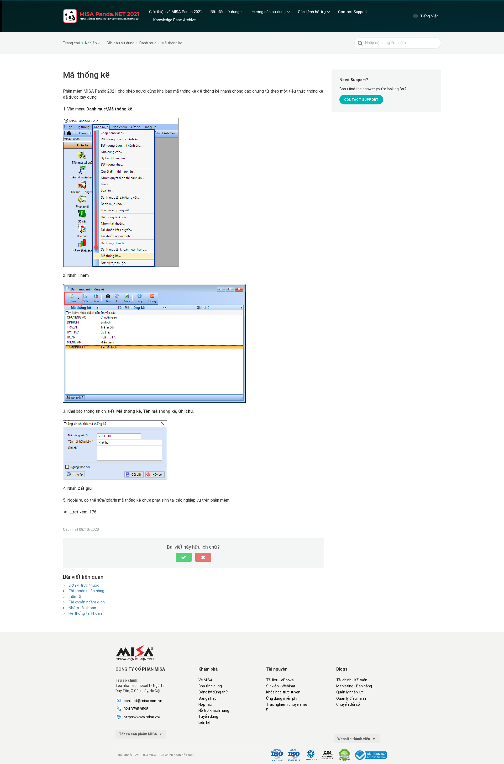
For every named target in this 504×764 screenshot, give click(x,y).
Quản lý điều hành (351, 698)
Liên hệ (204, 722)
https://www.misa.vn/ (142, 717)
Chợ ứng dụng (210, 686)
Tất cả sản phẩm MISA (138, 734)
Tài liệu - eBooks (280, 680)
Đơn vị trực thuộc (84, 585)
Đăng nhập (207, 698)
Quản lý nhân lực (350, 692)
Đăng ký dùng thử (213, 692)
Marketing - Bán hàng (354, 686)
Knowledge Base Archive (174, 20)
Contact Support (353, 11)
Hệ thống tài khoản (85, 613)
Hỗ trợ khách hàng (213, 710)
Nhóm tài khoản (82, 608)
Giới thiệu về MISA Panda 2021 (175, 11)
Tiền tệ (75, 596)
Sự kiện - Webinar (280, 686)
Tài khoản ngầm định (87, 602)
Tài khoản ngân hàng (86, 590)
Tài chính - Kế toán (351, 680)
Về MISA (205, 680)
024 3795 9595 (136, 709)
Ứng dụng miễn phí (281, 698)
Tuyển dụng (208, 716)
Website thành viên (354, 739)
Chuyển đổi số (348, 704)
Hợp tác (205, 704)
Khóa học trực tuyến (283, 692)
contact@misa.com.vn (143, 701)
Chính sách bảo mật (179, 755)
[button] (184, 557)
